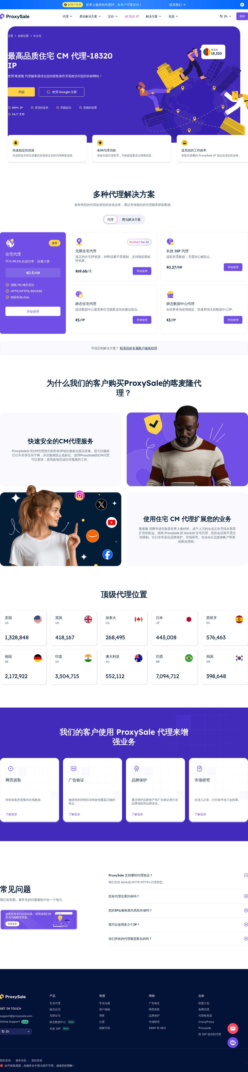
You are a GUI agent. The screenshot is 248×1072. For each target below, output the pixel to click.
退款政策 (36, 1060)
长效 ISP (59, 1028)
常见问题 (104, 1003)
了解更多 (11, 814)
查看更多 (12, 923)
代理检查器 (205, 1015)
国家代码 (104, 1028)
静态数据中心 (62, 1022)
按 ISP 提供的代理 (209, 1034)
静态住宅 (55, 1009)
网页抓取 (154, 1009)
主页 (10, 36)
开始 (21, 92)
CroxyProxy (206, 1022)
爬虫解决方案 (131, 219)
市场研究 (154, 1022)
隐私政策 (5, 1060)
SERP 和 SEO (157, 1028)
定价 (111, 16)
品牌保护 (154, 1015)
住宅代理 (55, 1003)
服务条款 (21, 1060)
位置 (102, 1022)
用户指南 (104, 1009)
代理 (110, 219)
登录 (242, 16)
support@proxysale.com (16, 1016)
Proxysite (204, 1028)
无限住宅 (55, 1015)
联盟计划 (203, 1003)
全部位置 (23, 36)
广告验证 (154, 1003)
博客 (102, 1015)
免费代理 (203, 1009)
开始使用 (33, 311)
